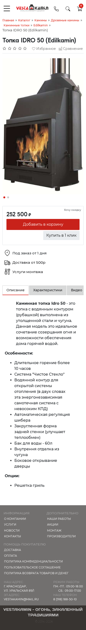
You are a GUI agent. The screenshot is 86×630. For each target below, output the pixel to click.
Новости (12, 530)
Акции (52, 524)
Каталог (24, 20)
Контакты (12, 536)
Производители (61, 536)
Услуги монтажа (27, 271)
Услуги (10, 524)
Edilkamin (40, 25)
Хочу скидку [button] (72, 210)
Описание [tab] (15, 290)
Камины (40, 20)
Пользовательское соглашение (32, 567)
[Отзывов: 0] (14, 48)
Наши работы (59, 519)
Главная (8, 20)
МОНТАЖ (54, 530)
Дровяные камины (65, 20)
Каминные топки (16, 25)
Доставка (12, 550)
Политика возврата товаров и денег (36, 573)
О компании (15, 519)
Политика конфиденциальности (33, 561)
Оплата (10, 555)
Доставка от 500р (28, 262)
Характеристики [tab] (47, 290)
